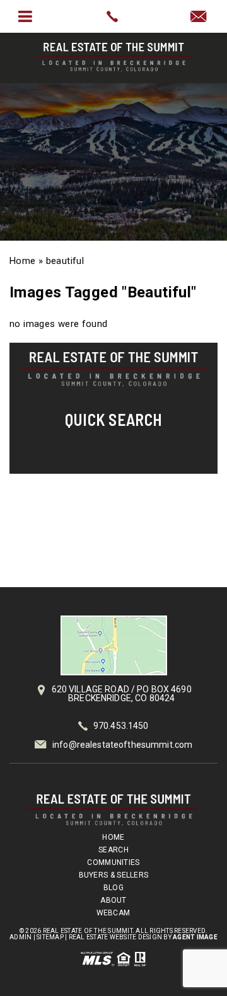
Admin (20, 937)
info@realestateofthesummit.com (122, 744)
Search (113, 849)
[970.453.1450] (113, 16)
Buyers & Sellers (114, 875)
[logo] (113, 810)
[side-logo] (113, 369)
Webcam (113, 912)
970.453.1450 (121, 726)
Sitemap (50, 937)
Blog (113, 887)
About (113, 900)
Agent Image (195, 937)
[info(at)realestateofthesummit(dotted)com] (202, 17)
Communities (113, 862)
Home (113, 837)
